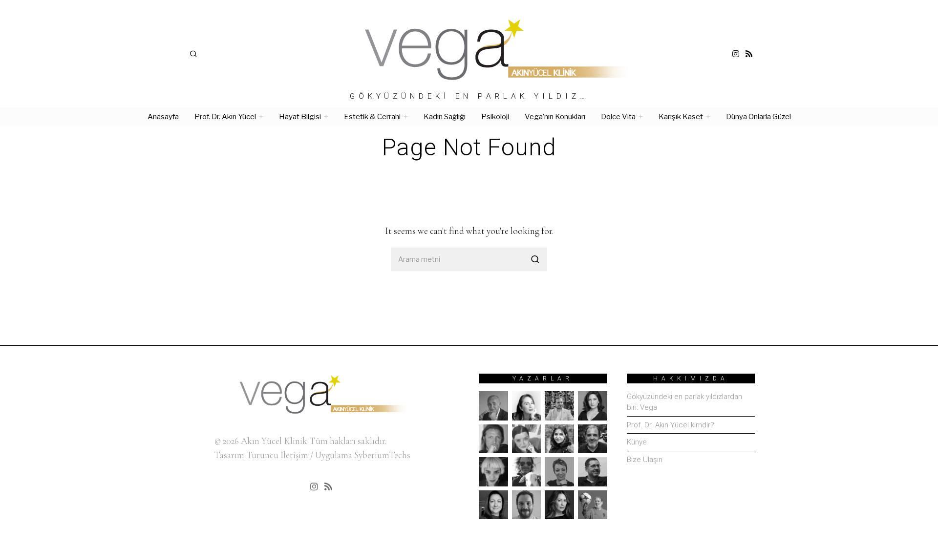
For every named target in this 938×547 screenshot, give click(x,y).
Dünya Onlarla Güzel (758, 116)
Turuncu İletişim (277, 455)
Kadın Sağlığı (445, 116)
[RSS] (749, 54)
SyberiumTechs (382, 455)
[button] (535, 259)
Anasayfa (163, 116)
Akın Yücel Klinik (274, 440)
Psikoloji (495, 116)
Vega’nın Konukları (555, 116)
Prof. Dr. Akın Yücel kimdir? (670, 425)
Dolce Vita (618, 116)
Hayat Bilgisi (300, 116)
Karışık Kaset (681, 116)
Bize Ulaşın (644, 459)
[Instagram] (736, 54)
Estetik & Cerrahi (372, 116)
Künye (637, 442)
